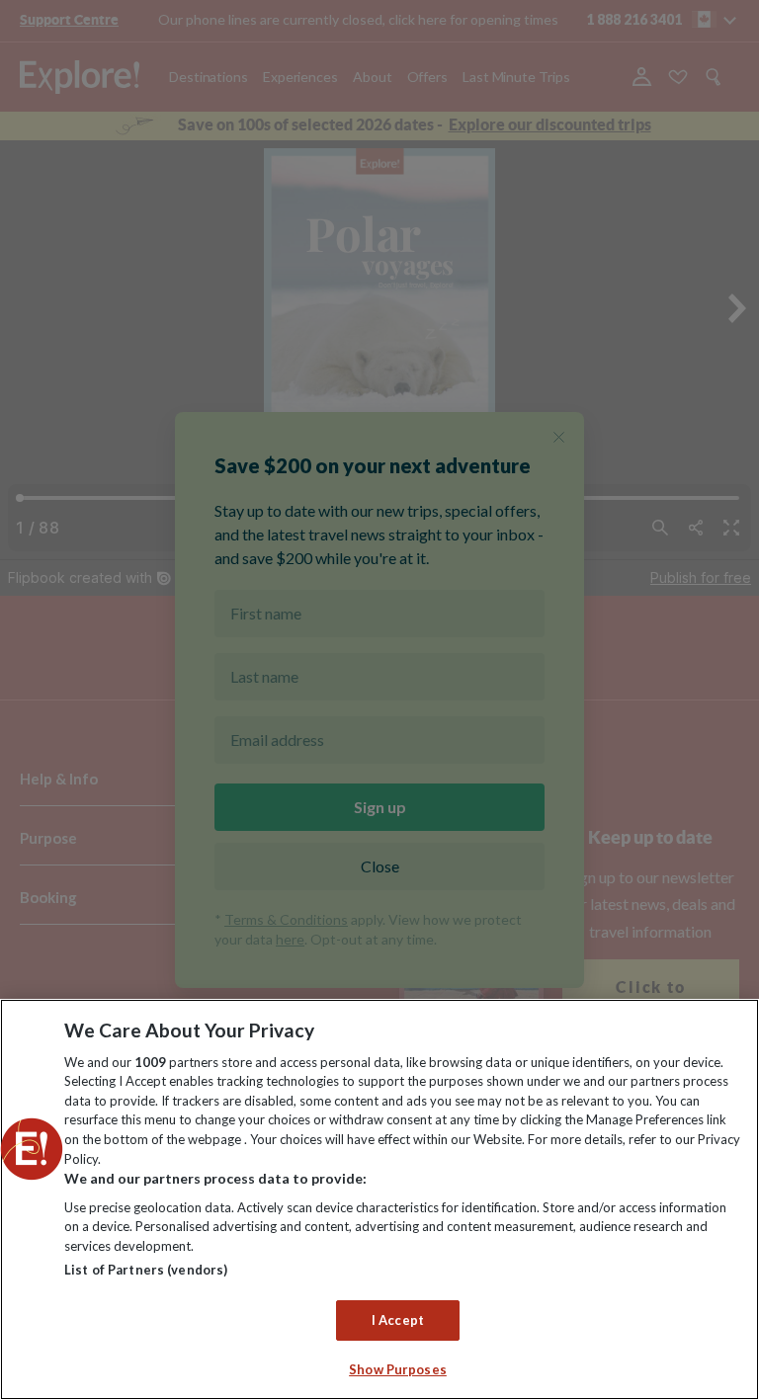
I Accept (398, 1320)
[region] (379, 1199)
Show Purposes (398, 1369)
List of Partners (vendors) (145, 1269)
